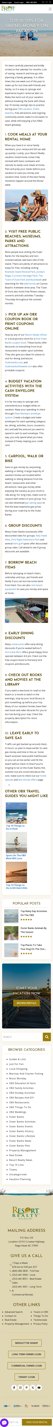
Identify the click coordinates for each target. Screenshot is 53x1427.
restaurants (17, 644)
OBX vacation (25, 109)
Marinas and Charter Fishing (26, 1073)
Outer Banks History (21, 1131)
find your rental (37, 1422)
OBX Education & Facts (22, 1083)
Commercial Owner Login (26, 1365)
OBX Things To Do (20, 1107)
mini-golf (18, 543)
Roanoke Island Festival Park (20, 271)
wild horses (30, 283)
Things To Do (40, 1315)
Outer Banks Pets (19, 1145)
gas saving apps (33, 502)
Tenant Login (26, 1377)
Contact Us (10, 1315)
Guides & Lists (17, 1059)
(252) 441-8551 (20, 1278)
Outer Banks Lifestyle (22, 1136)
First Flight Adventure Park (25, 539)
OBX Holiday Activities (22, 1092)
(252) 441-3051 (20, 1286)
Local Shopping (18, 1068)
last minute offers (27, 779)
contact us (11, 1422)
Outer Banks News (20, 1140)
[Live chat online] (4, 1422)
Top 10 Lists (16, 1164)
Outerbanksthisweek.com (18, 366)
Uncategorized (18, 1174)
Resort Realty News (20, 1160)
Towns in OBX (40, 1311)
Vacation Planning (20, 1179)
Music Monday (17, 1078)
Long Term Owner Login (26, 1354)
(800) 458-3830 (20, 1270)
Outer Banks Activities (22, 1121)
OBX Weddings (17, 1112)
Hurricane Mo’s (13, 652)
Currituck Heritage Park (24, 275)
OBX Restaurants (19, 1102)
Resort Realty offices (36, 334)
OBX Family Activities (21, 1088)
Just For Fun (16, 1064)
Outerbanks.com (13, 362)
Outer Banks (16, 1116)
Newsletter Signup (26, 1343)
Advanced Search (14, 1311)
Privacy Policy (40, 1323)
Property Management (22, 1150)
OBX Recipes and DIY (21, 1097)
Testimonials (40, 1319)
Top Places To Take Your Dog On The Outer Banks (33, 948)
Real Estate (15, 1155)
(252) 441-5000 (20, 1274)
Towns (13, 1169)
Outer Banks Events (21, 1126)
